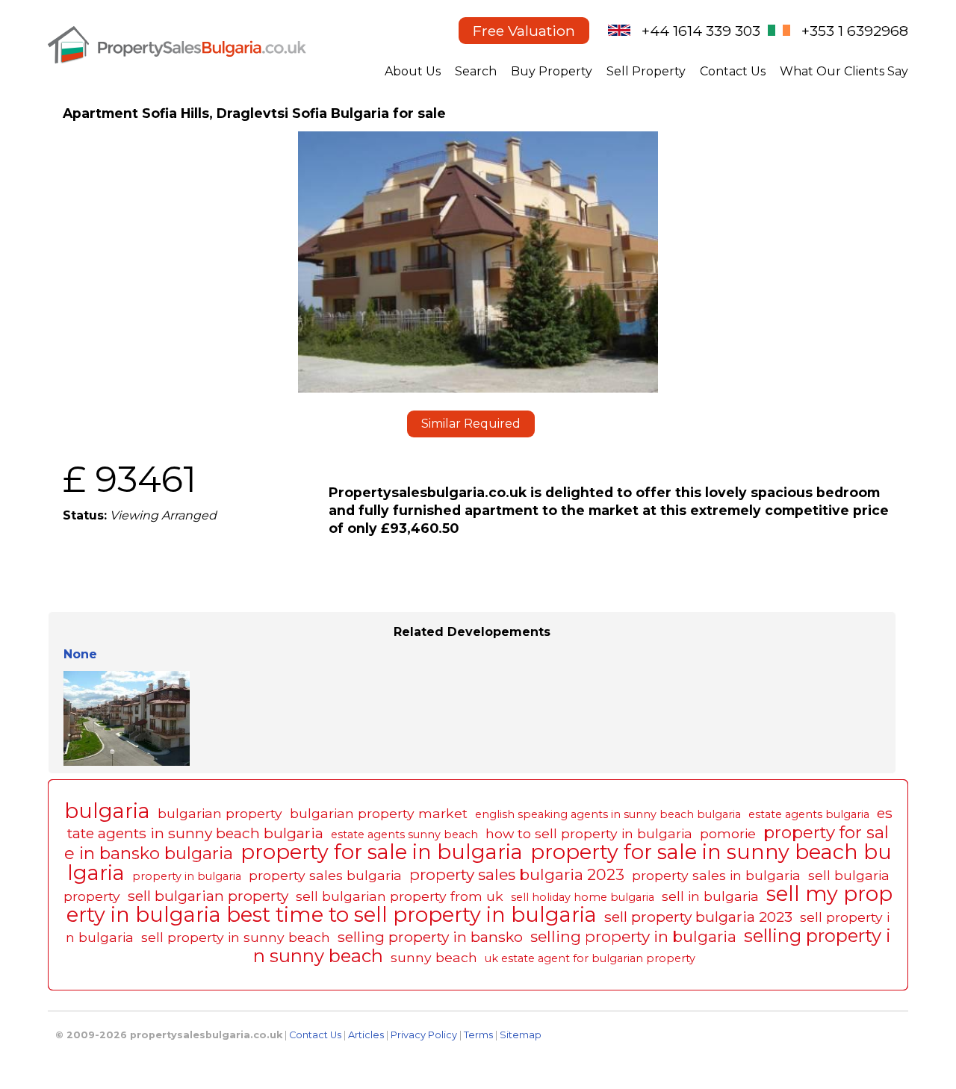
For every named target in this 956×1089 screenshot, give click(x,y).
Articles (366, 1034)
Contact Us (733, 71)
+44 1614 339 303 (701, 31)
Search (476, 71)
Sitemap (520, 1034)
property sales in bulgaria (716, 875)
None (80, 654)
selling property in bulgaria (633, 936)
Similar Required (471, 423)
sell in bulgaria (710, 896)
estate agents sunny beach (404, 834)
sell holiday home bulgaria (582, 897)
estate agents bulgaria (808, 814)
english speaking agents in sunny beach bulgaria (608, 814)
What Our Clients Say (844, 71)
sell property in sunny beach (235, 937)
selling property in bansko (430, 937)
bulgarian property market (379, 813)
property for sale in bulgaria (381, 852)
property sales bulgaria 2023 (516, 874)
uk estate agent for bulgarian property (590, 958)
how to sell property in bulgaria (588, 833)
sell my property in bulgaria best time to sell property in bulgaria (479, 904)
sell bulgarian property (208, 896)
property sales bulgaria (325, 875)
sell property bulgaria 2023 (698, 917)
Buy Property (551, 71)
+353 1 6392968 (854, 31)
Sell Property (646, 71)
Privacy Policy (424, 1034)
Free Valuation (524, 31)
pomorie (728, 833)
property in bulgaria (186, 876)
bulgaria (107, 811)
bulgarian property (220, 813)
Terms (478, 1034)
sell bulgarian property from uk (399, 896)
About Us (413, 71)
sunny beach (434, 957)
